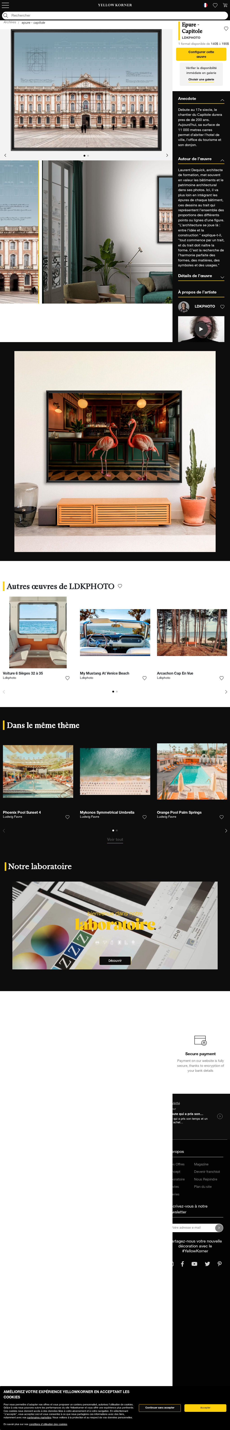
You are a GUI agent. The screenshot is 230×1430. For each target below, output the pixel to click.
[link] (115, 5)
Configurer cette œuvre (201, 55)
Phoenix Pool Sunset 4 (22, 813)
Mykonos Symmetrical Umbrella (107, 813)
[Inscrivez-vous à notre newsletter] (219, 1228)
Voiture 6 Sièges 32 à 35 (23, 674)
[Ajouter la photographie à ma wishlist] (226, 29)
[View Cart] (225, 5)
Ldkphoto (9, 678)
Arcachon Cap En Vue (175, 674)
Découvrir (115, 961)
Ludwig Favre (12, 817)
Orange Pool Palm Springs (179, 813)
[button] (5, 155)
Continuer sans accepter (159, 1408)
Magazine (201, 1164)
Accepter (205, 1408)
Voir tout (115, 840)
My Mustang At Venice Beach (104, 674)
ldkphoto (191, 38)
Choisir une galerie (201, 79)
